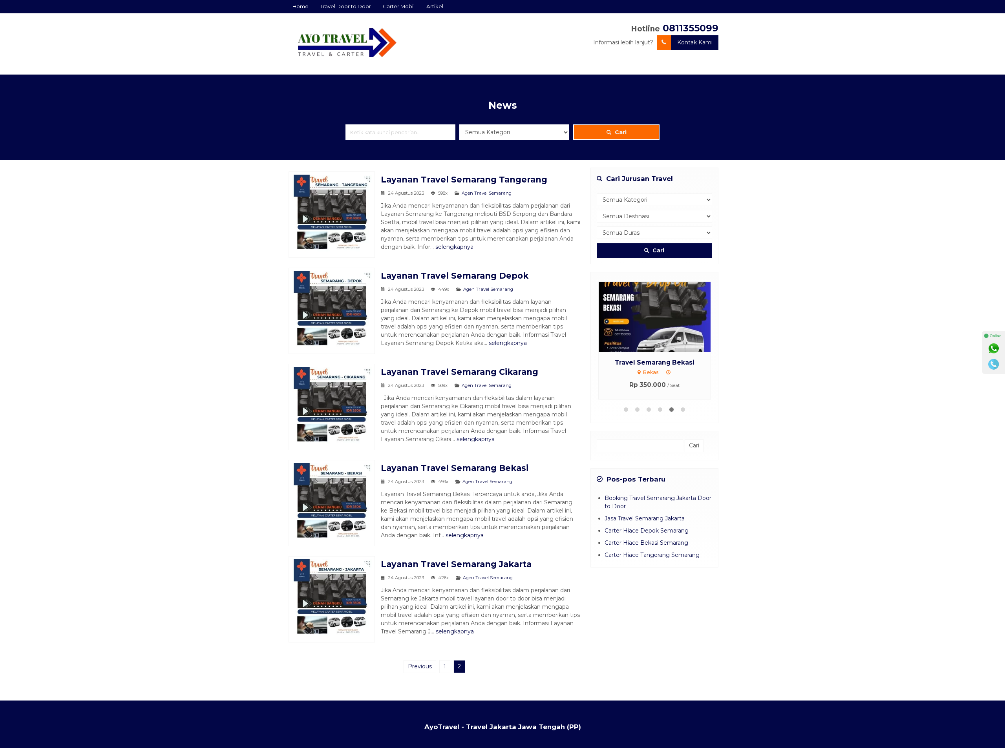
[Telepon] (993, 364)
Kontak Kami (695, 42)
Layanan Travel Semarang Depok (454, 276)
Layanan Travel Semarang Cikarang (459, 372)
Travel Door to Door (345, 6)
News (502, 105)
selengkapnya (454, 246)
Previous (420, 666)
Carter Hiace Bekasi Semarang (646, 542)
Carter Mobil (399, 6)
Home (300, 6)
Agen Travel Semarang (487, 193)
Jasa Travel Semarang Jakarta (645, 518)
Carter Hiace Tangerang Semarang (652, 554)
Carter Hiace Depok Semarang (647, 530)
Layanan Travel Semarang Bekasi (454, 468)
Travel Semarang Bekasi (654, 362)
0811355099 (690, 28)
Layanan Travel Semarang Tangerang (464, 179)
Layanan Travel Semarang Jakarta (456, 564)
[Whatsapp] (993, 348)
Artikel (434, 6)
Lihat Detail (662, 316)
